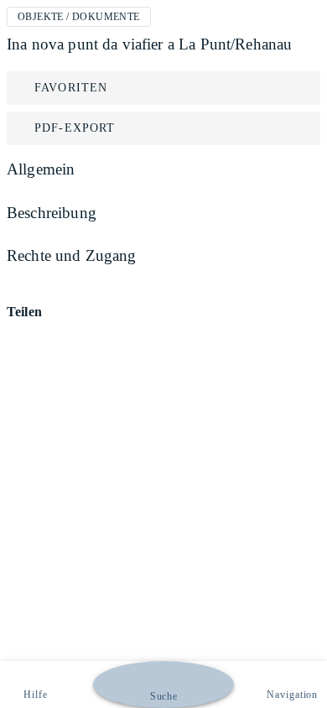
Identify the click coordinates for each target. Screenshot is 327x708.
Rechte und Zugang (72, 255)
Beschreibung (51, 212)
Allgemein (41, 169)
